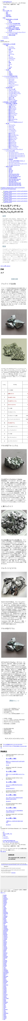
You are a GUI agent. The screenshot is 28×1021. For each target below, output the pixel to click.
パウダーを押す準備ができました (17, 160)
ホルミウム (11, 126)
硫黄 (10, 62)
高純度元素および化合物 (12, 19)
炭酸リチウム (12, 106)
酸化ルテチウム (12, 142)
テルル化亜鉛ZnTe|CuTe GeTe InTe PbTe (12, 744)
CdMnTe (11, 74)
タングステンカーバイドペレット (17, 155)
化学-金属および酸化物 (14, 29)
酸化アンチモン (12, 109)
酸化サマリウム (12, 143)
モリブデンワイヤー (13, 152)
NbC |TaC (11, 170)
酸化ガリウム (12, 112)
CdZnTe (10, 73)
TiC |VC (10, 172)
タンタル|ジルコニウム (14, 165)
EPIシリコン (12, 83)
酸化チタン (11, 120)
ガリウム (11, 57)
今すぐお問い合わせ (5, 266)
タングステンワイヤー (14, 162)
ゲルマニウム (12, 58)
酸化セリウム (12, 133)
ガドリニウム (12, 125)
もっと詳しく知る (11, 758)
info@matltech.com (7, 1)
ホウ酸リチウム (12, 104)
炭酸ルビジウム (12, 107)
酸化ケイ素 (11, 117)
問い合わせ (3, 851)
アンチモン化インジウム (15, 93)
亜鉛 (10, 68)
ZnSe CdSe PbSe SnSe (14, 180)
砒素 (10, 49)
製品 (4, 17)
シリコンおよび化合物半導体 (13, 23)
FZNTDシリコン (13, 81)
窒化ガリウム (12, 99)
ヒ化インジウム (12, 90)
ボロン (10, 52)
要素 (10, 20)
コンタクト (6, 38)
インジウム (11, 59)
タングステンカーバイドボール (16, 153)
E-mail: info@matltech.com (9, 840)
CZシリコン (11, 79)
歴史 (7, 13)
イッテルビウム (12, 130)
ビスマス (11, 51)
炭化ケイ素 (11, 97)
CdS (10, 71)
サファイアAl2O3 (13, 100)
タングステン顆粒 (13, 158)
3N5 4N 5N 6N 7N (10, 788)
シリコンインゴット (13, 84)
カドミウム (11, 54)
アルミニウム (12, 48)
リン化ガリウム (12, 96)
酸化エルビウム (12, 136)
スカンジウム (12, 129)
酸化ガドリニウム (13, 137)
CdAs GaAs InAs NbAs (14, 174)
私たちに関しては (7, 10)
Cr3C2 (10, 167)
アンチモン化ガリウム (14, 92)
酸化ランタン (12, 140)
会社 (7, 12)
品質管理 (8, 15)
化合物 (10, 22)
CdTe (10, 72)
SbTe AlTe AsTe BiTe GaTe (15, 182)
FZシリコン (11, 80)
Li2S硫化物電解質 (13, 177)
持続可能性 (8, 16)
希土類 (10, 30)
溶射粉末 (11, 159)
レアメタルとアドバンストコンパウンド (16, 32)
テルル (10, 67)
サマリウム (11, 127)
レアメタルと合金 (13, 33)
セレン (10, 64)
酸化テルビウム (12, 145)
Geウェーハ (11, 86)
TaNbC (10, 169)
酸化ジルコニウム (13, 119)
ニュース (5, 36)
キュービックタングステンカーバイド (18, 163)
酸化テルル (11, 116)
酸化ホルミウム (12, 139)
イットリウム (12, 132)
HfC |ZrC (11, 171)
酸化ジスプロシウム (13, 135)
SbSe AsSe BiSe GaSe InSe (15, 179)
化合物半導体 (12, 26)
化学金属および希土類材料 (12, 27)
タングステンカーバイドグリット (17, 156)
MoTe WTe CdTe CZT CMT (15, 185)
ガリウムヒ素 (12, 89)
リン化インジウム (13, 94)
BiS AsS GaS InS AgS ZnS (15, 176)
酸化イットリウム (13, 147)
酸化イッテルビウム (13, 146)
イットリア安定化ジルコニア (16, 122)
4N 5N (7, 765)
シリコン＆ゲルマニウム (15, 25)
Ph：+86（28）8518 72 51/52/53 (10, 841)
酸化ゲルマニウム (13, 113)
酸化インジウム (12, 114)
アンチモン (11, 46)
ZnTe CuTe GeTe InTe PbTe (15, 184)
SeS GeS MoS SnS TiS (14, 175)
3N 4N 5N (8, 801)
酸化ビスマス (12, 110)
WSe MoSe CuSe (12, 181)
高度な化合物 (12, 35)
